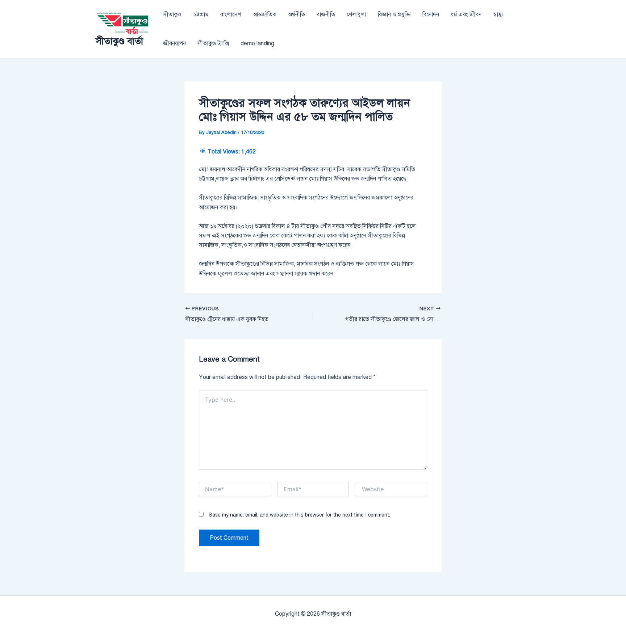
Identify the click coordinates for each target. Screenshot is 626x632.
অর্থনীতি (296, 14)
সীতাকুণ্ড (172, 14)
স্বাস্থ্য (498, 14)
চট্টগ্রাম (201, 14)
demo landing (257, 43)
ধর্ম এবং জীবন (466, 14)
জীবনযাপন (174, 43)
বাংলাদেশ (230, 14)
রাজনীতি (326, 14)
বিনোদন (430, 14)
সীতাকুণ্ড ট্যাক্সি (213, 43)
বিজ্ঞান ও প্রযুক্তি (394, 14)
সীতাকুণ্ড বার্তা (119, 41)
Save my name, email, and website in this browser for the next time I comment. (299, 515)
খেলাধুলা (356, 14)
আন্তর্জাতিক (264, 14)
